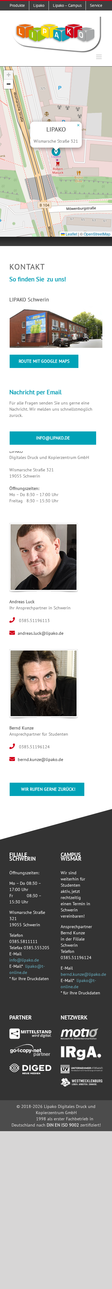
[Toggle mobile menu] (99, 57)
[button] (56, 151)
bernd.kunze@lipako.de (40, 759)
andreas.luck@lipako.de (40, 633)
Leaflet (71, 233)
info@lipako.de (24, 960)
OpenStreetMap (97, 233)
